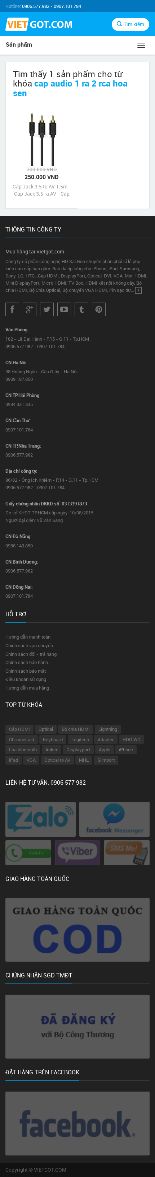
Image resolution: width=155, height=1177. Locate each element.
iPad (13, 760)
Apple (104, 749)
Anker (51, 749)
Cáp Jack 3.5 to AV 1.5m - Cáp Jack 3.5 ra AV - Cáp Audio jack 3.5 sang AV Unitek (42, 190)
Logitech (80, 739)
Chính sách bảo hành (26, 662)
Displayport (78, 749)
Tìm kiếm (134, 24)
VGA (31, 760)
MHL (84, 760)
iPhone (126, 749)
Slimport (106, 760)
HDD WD (132, 739)
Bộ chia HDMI (76, 729)
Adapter (106, 739)
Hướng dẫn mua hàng (27, 688)
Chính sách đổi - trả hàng (31, 654)
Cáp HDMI (19, 729)
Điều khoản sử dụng (25, 679)
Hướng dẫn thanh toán (27, 637)
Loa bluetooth (23, 749)
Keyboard (53, 739)
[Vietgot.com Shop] (38, 25)
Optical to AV (57, 760)
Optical (46, 729)
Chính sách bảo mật (25, 671)
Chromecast (21, 739)
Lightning (107, 729)
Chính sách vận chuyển (29, 645)
